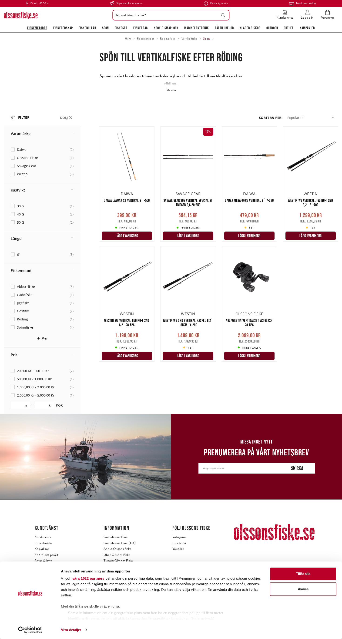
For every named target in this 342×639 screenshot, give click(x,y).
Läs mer (171, 90)
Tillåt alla (303, 574)
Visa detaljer (71, 630)
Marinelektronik (196, 28)
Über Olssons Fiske (117, 555)
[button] (311, 117)
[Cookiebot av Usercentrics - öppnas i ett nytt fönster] (30, 629)
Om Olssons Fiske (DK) (120, 543)
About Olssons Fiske (117, 549)
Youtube (178, 549)
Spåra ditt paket (46, 555)
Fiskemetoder (37, 28)
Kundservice (43, 537)
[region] (51, 261)
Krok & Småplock (166, 28)
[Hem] (21, 15)
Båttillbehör (224, 28)
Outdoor (272, 28)
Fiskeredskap (63, 28)
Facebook (179, 543)
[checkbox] (42, 149)
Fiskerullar (87, 28)
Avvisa (303, 589)
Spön (105, 28)
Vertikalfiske (189, 38)
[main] (218, 246)
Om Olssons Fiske (116, 537)
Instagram (179, 537)
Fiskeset (121, 28)
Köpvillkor (42, 549)
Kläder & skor (250, 28)
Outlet (289, 28)
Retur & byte (43, 561)
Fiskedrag (140, 28)
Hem (128, 38)
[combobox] (170, 15)
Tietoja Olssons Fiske (118, 561)
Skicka (297, 468)
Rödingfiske (168, 38)
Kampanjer (307, 28)
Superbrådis (43, 543)
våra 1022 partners (88, 578)
